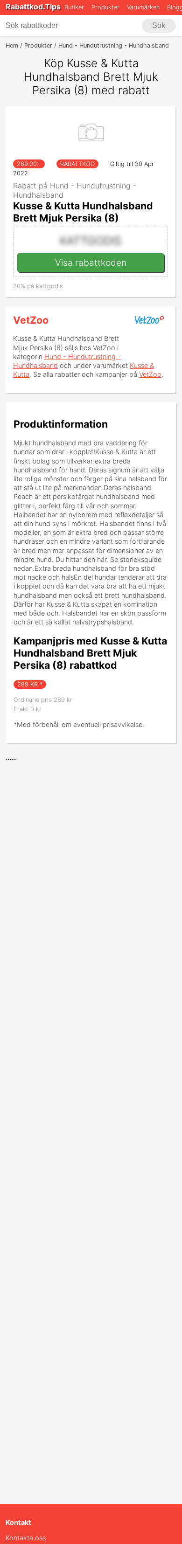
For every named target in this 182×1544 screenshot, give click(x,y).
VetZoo (31, 320)
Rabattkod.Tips (33, 6)
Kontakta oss (26, 1538)
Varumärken (143, 7)
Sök (158, 25)
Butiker (74, 7)
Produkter (105, 7)
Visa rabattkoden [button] (90, 262)
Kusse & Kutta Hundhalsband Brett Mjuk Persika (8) (83, 212)
